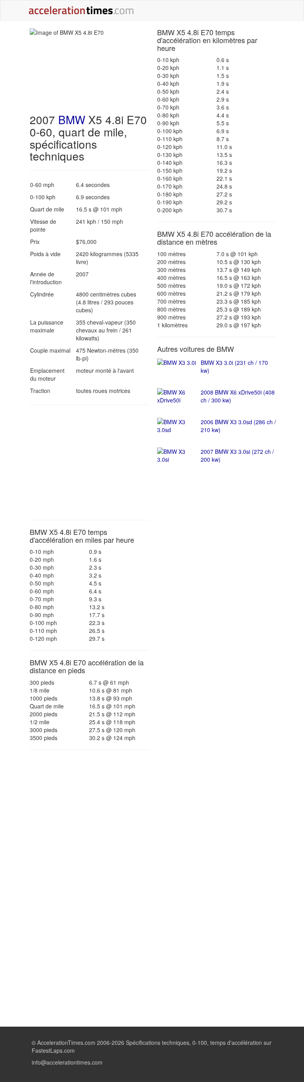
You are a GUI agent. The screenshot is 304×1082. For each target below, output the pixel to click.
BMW (71, 119)
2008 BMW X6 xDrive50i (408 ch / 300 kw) (238, 396)
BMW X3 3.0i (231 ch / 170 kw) (234, 366)
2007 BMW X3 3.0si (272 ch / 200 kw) (237, 455)
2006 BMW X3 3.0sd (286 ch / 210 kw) (238, 426)
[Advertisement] (89, 462)
